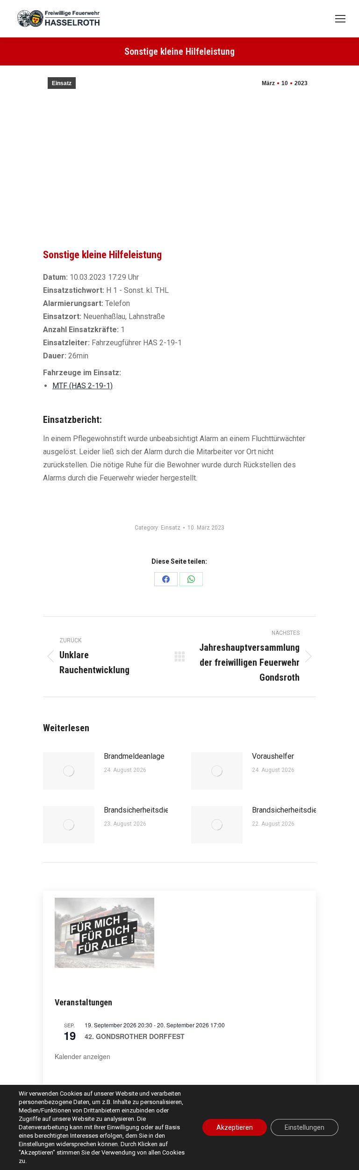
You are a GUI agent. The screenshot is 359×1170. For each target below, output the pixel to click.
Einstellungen (304, 1127)
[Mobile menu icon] (340, 18)
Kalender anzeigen (82, 1056)
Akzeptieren (234, 1127)
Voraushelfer (273, 756)
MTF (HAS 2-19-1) (82, 385)
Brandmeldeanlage (134, 756)
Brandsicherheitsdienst (142, 810)
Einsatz (62, 83)
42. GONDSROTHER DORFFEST (135, 1036)
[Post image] (68, 771)
